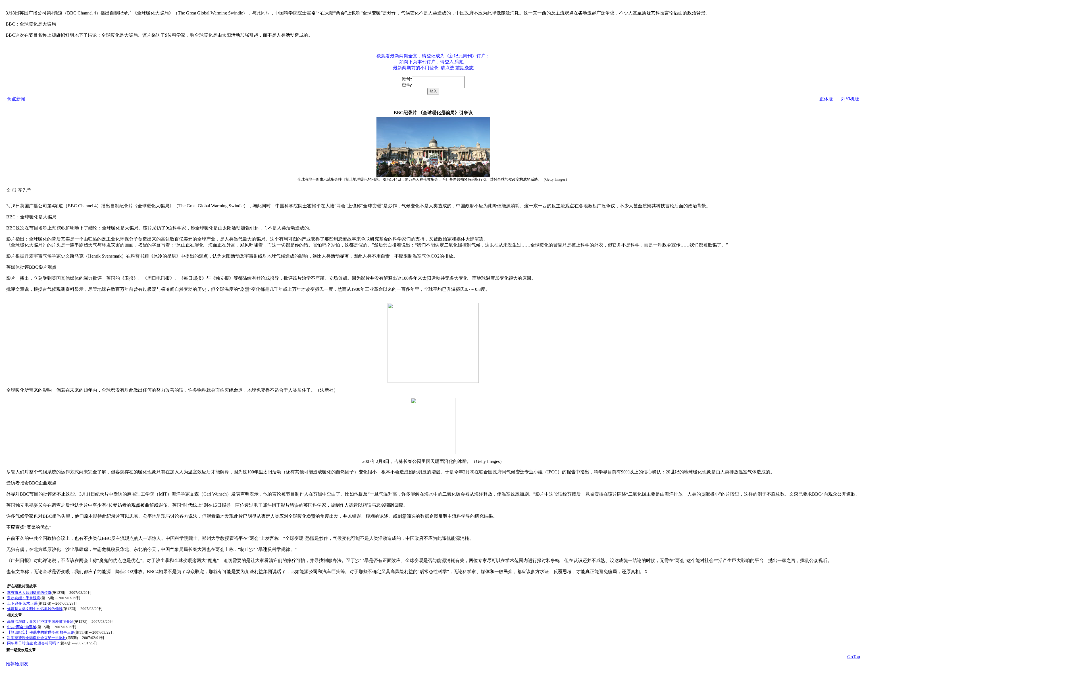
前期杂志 (464, 67)
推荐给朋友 (17, 663)
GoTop (853, 656)
